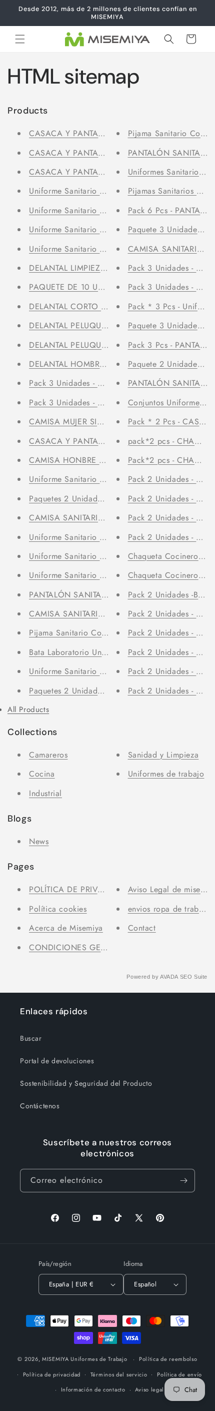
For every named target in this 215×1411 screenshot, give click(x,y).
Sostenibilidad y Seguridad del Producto (86, 1083)
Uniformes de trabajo (166, 774)
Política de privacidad (51, 1374)
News (38, 841)
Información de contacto (93, 1389)
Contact (142, 928)
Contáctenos (40, 1106)
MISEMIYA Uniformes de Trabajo (84, 1359)
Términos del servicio (119, 1374)
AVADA (169, 977)
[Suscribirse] (183, 1180)
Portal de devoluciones (57, 1061)
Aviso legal (149, 1389)
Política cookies (58, 909)
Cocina (42, 774)
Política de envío (179, 1374)
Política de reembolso (168, 1359)
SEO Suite (194, 977)
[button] (20, 39)
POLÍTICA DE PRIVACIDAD (78, 889)
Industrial (45, 793)
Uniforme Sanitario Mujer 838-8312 (93, 249)
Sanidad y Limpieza (163, 755)
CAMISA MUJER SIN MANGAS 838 (94, 421)
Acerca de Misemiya (66, 928)
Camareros (48, 755)
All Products (28, 709)
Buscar (31, 1038)
